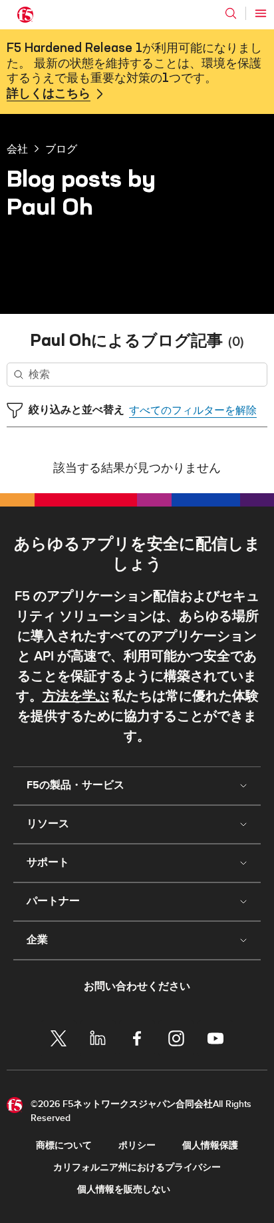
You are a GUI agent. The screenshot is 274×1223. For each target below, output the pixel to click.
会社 (17, 148)
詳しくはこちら (48, 94)
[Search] (230, 13)
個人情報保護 (210, 1145)
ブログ (61, 148)
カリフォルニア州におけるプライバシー (137, 1167)
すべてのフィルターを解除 (193, 410)
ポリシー (137, 1145)
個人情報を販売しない (123, 1189)
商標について (64, 1145)
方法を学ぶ (76, 696)
